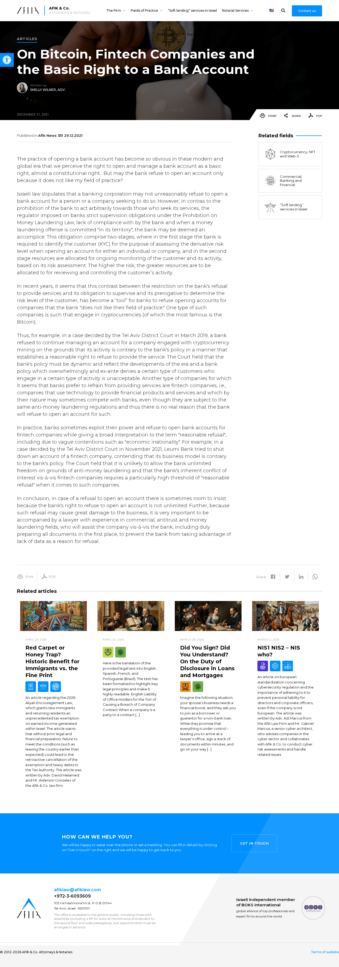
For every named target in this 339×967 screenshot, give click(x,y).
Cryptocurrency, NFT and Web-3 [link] (297, 154)
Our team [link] (195, 34)
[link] (7, 60)
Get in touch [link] (254, 843)
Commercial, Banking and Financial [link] (291, 180)
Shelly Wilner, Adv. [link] (48, 90)
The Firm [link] (113, 10)
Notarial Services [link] (235, 10)
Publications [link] (167, 34)
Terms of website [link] (325, 952)
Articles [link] (27, 39)
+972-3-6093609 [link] (72, 896)
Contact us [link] (307, 11)
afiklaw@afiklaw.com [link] (77, 889)
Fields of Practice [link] (144, 10)
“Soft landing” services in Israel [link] (192, 10)
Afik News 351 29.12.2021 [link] (60, 135)
